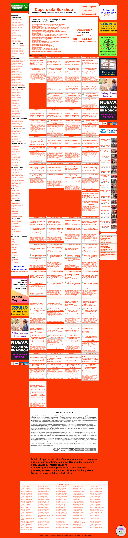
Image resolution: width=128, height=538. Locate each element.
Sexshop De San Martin (96, 488)
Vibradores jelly (15, 69)
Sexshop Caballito (37, 31)
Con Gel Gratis (15, 259)
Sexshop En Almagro (43, 493)
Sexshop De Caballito (61, 488)
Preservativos (15, 211)
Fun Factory (15, 255)
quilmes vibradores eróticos (97, 510)
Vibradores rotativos (16, 82)
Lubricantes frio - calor (17, 27)
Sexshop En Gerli (94, 509)
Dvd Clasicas (15, 162)
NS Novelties (15, 246)
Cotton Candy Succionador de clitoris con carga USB (72, 329)
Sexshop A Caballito (95, 504)
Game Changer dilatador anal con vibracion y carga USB (89, 249)
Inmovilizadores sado (17, 134)
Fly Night (14, 32)
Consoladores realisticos (18, 51)
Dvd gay (14, 154)
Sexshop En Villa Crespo (62, 527)
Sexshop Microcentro (38, 28)
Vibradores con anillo (17, 220)
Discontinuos (15, 260)
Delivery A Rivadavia (95, 526)
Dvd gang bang (15, 152)
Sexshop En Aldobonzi (26, 493)
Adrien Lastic (15, 238)
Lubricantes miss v (16, 35)
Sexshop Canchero (77, 493)
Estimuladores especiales (18, 177)
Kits (12, 234)
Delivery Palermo (77, 521)
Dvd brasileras (15, 148)
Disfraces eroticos (16, 100)
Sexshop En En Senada (96, 506)
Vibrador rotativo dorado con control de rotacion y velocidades (90, 195)
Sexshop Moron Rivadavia (39, 41)
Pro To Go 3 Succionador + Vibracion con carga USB (37, 302)
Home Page (32, 55)
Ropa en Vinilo (15, 108)
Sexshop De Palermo (43, 488)
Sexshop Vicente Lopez (38, 49)
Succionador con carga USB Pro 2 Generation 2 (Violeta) (73, 358)
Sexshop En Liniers (60, 518)
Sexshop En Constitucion (27, 506)
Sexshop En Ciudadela (78, 502)
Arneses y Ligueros (16, 90)
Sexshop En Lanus (94, 515)
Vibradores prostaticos (17, 77)
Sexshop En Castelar (78, 501)
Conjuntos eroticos (16, 97)
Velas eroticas (15, 213)
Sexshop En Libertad (43, 518)
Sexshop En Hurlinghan (26, 512)
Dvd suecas (14, 164)
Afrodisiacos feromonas (17, 205)
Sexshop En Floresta (61, 509)
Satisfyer (14, 249)
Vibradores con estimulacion (18, 64)
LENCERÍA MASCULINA (106, 242)
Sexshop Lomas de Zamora (40, 37)
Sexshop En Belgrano (95, 494)
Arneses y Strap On (16, 224)
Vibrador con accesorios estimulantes (37, 275)
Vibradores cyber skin (17, 66)
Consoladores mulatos (17, 48)
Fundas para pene (16, 228)
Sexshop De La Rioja (61, 486)
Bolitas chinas (15, 223)
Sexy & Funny (15, 252)
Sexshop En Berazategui (79, 496)
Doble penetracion (16, 226)
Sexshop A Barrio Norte (44, 509)
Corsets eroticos (16, 98)
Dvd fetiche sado (16, 151)
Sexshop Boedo (36, 33)
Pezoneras (14, 214)
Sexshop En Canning (95, 499)
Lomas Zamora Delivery (78, 512)
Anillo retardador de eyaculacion (87, 61)
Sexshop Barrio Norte (38, 27)
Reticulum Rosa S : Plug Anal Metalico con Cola (54, 141)
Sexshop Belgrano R (61, 494)
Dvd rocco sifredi (16, 160)
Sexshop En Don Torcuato (62, 506)
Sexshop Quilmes (37, 38)
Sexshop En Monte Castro (79, 522)
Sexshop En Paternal (78, 524)
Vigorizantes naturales (17, 216)
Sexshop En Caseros (43, 501)
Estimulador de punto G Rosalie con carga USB (53, 222)
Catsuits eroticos (16, 95)
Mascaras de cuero (16, 141)
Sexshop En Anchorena (61, 493)
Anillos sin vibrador (16, 221)
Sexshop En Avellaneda (96, 493)
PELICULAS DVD (104, 246)
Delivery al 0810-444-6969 (19, 268)
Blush (13, 241)
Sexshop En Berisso (95, 496)
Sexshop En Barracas (78, 494)
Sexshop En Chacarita (95, 501)
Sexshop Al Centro (42, 496)
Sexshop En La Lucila (26, 514)
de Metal (14, 185)
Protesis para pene (16, 231)
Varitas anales (15, 196)
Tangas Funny (15, 114)
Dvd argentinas (15, 146)
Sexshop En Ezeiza (43, 507)
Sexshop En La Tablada (96, 514)
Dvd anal (14, 144)
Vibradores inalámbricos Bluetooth (20, 60)
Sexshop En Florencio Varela (97, 507)
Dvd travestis (15, 165)
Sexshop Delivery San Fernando (81, 490)
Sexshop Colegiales (37, 48)
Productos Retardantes (17, 232)
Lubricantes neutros (16, 28)
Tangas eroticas (15, 111)
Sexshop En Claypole (95, 502)
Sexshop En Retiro (60, 526)
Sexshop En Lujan (60, 521)
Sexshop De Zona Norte (27, 490)
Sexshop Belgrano (37, 24)
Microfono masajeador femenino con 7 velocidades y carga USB (38, 387)
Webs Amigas (64, 485)
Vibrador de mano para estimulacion (71, 141)
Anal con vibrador (16, 192)
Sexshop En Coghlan (43, 504)
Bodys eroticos (15, 94)
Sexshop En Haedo (77, 510)
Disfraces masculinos (17, 123)
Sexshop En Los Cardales (27, 521)
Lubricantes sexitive (16, 40)
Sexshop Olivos (36, 44)
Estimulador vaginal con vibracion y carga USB (71, 249)
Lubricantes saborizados (18, 36)
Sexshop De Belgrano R (44, 490)
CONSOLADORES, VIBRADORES (105, 239)
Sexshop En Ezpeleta (78, 507)
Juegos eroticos (15, 210)
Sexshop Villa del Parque (39, 30)
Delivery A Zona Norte (26, 526)
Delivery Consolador (61, 522)
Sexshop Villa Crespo (38, 35)
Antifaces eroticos (16, 203)
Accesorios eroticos (16, 202)
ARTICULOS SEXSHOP (106, 236)
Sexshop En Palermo (26, 524)
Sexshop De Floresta (43, 486)
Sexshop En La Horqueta (96, 512)
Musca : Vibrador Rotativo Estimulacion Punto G (37, 168)
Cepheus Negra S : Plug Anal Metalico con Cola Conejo (36, 141)
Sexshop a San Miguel (95, 498)
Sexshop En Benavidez (61, 496)
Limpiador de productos (17, 20)
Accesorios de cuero (17, 130)
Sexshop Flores (36, 34)
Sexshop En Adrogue (61, 491)
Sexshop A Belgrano (60, 507)
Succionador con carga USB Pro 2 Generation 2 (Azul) (38, 358)
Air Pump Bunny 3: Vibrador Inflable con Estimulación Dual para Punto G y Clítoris (90, 358)
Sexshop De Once (25, 488)
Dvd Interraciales (16, 157)
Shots (13, 250)
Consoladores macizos (17, 46)
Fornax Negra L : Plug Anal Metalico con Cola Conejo (54, 114)
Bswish (13, 242)
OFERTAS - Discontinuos (40, 57)
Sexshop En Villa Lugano (27, 529)
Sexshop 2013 (24, 510)
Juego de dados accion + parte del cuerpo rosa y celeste (37, 62)
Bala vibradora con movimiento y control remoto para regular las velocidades (89, 329)
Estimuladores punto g (17, 183)
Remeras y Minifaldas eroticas (19, 106)
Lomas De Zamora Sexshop (62, 514)
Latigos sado (15, 136)
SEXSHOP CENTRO (105, 247)
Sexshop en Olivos (94, 522)
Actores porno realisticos (18, 45)
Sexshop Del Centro (60, 490)
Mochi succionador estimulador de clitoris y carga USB (54, 358)
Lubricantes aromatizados (18, 24)
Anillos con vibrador (16, 63)
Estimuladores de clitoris (17, 174)
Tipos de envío (88, 10)
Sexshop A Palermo (60, 501)
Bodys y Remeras (16, 120)
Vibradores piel (15, 71)
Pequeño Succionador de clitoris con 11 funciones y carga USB (72, 276)
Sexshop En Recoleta (43, 526)
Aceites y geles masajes (17, 19)
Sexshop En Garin (77, 509)
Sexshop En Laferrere (61, 515)
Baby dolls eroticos (16, 92)
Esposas (14, 208)
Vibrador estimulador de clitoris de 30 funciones (54, 302)
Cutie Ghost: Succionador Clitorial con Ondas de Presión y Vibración (89, 303)
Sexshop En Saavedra (78, 526)
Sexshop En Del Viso (43, 506)
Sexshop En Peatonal (95, 524)
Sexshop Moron (36, 40)
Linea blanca (15, 138)
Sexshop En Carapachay (27, 501)
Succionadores (15, 172)
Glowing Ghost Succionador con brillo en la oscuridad (90, 275)
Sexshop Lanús (36, 42)
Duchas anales (15, 190)
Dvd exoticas (15, 149)
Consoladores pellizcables (18, 50)
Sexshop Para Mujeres (105, 211)
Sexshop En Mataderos (96, 521)
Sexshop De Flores (25, 486)
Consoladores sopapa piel (18, 54)
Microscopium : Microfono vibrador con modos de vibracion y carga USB (72, 168)
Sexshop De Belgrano (26, 491)
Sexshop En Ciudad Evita (62, 502)
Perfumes (14, 38)
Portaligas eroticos (16, 105)
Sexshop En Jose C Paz (62, 512)
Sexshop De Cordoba (78, 486)
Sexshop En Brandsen (26, 499)
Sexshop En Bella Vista (26, 496)
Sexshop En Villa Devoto (96, 527)
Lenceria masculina (16, 124)
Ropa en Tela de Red (17, 110)
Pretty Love (14, 247)
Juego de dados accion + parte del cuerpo (54, 62)
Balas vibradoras (16, 170)
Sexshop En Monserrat (26, 522)
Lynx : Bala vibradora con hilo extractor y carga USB (89, 168)
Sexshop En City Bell (26, 502)
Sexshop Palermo (37, 26)
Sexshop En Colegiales (78, 504)
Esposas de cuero (16, 133)
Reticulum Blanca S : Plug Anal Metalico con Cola (72, 87)
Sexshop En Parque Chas (62, 524)
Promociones (15, 262)
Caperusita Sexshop (54, 9)
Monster (14, 56)
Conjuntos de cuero (16, 131)
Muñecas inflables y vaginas (18, 186)
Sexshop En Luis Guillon (44, 521)
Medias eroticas (15, 103)
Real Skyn (14, 33)
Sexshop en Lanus (77, 515)
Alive (13, 239)
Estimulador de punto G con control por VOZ (37, 222)
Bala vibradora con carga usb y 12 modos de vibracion (55, 275)
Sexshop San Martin (37, 45)
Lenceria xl (14, 102)
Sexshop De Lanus (94, 486)
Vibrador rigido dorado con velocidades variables (89, 141)
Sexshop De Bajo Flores (96, 491)
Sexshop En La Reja (78, 514)
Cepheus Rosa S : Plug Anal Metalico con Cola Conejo (90, 114)
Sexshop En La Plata (43, 514)
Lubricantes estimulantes (18, 25)
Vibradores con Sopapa (17, 84)
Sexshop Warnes (37, 47)
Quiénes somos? (89, 14)
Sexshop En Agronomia (78, 491)
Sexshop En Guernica (61, 510)
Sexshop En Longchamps (79, 518)
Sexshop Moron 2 (105, 221)
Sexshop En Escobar (26, 507)
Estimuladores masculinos (18, 180)
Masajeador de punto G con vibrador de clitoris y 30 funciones (72, 222)
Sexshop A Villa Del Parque (27, 498)
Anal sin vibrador (16, 193)
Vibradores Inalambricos (17, 72)
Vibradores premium (16, 76)
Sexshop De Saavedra (78, 488)
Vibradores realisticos (17, 79)
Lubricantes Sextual (16, 41)
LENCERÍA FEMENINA (105, 241)
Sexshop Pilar (36, 51)
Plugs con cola (15, 198)
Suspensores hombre (17, 126)
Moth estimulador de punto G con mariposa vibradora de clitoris (55, 249)
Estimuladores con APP (17, 169)
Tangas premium (16, 113)
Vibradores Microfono (17, 80)
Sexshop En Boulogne (78, 498)
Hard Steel (14, 254)
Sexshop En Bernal (43, 498)
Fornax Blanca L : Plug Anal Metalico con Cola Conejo (90, 87)
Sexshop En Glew (42, 510)
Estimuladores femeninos (18, 178)
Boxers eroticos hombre (17, 121)
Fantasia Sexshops (95, 518)
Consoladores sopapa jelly (18, 53)
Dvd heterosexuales (16, 156)
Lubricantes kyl (15, 30)
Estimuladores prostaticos (18, 182)
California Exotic (15, 244)
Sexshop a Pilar (76, 499)
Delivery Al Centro (42, 524)
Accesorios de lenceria (17, 89)
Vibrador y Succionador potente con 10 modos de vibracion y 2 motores (37, 330)
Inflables (14, 229)
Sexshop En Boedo (60, 498)
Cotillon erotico (15, 206)
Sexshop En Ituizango (43, 512)
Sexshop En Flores (25, 509)
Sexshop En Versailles (26, 527)
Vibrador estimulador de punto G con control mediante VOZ (71, 303)
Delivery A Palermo (77, 527)
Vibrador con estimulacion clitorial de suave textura (89, 222)
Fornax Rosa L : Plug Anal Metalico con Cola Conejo (37, 114)
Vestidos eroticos (16, 116)
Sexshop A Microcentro (44, 502)
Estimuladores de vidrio (17, 175)
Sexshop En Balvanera (26, 494)
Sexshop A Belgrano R (78, 506)
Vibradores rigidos (16, 74)
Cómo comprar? (89, 7)
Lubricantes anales (16, 22)
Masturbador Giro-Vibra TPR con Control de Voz (55, 329)
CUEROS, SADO (104, 244)
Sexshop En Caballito (61, 499)
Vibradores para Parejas (17, 61)
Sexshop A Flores (25, 504)
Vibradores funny (16, 68)
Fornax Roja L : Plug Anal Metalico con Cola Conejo (72, 114)
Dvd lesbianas (15, 159)
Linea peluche (15, 139)
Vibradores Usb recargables (18, 85)
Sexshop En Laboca (26, 515)
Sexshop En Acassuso (95, 490)
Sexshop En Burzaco (43, 499)
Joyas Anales (15, 195)
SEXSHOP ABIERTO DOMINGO (108, 252)
